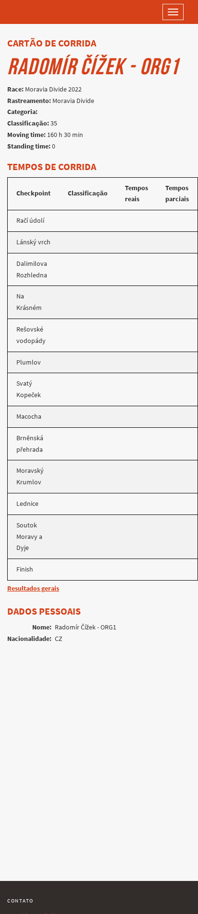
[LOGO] (38, 12)
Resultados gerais (33, 588)
